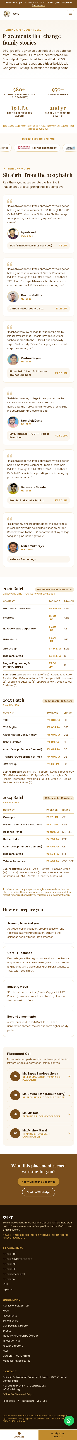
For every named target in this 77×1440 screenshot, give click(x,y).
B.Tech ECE (9, 1264)
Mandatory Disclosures (16, 1360)
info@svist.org (11, 1389)
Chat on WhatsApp (38, 1192)
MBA (5, 1284)
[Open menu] (70, 13)
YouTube (42, 1400)
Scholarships (10, 1320)
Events (7, 1330)
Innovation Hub (12, 1340)
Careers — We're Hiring (16, 1355)
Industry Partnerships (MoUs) (20, 1335)
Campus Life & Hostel (15, 1325)
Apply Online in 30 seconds (38, 1181)
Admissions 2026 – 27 (16, 1305)
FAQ (5, 1350)
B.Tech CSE (9, 1254)
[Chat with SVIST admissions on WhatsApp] (69, 1421)
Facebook (9, 1400)
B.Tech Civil (9, 1279)
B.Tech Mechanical (14, 1274)
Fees (6, 1310)
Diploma (8, 1289)
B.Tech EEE (9, 1269)
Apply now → (38, 5)
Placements (10, 1315)
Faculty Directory (13, 1345)
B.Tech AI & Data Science (17, 1259)
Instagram (28, 1400)
